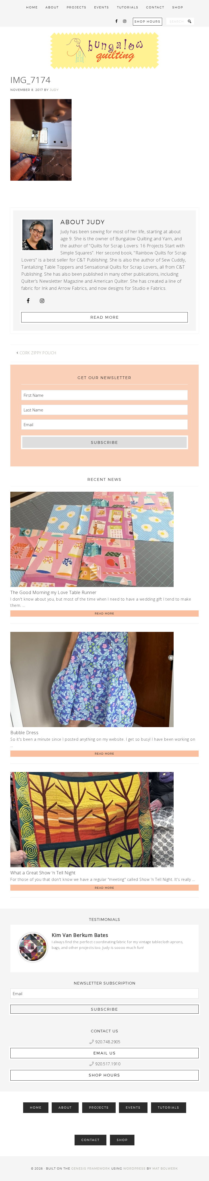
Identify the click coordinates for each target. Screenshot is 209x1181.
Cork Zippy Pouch (38, 352)
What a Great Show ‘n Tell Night (43, 873)
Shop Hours (147, 21)
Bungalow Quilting (104, 50)
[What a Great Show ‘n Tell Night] (92, 820)
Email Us (104, 1053)
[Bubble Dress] (92, 680)
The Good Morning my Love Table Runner (53, 592)
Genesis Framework (90, 1168)
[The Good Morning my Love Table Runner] (92, 540)
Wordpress (134, 1168)
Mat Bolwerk (165, 1168)
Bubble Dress (24, 733)
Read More (104, 317)
